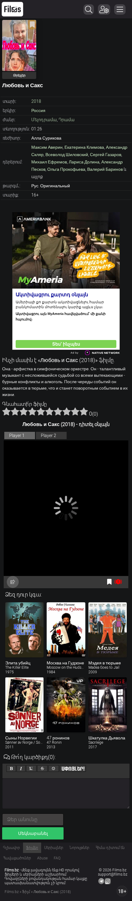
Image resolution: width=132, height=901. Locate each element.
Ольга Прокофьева (66, 169)
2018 (36, 101)
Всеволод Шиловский (66, 154)
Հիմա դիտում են (110, 848)
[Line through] (42, 768)
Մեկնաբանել (33, 833)
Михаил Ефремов (49, 161)
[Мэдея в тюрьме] (107, 629)
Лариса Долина (84, 161)
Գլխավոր (11, 848)
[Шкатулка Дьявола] (107, 704)
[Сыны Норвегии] (24, 704)
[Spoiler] (73, 768)
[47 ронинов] (66, 704)
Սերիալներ (53, 848)
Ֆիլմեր (32, 848)
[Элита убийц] (24, 629)
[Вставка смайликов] (54, 768)
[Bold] (11, 768)
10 (84, 411)
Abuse (42, 858)
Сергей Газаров (105, 154)
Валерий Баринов (105, 169)
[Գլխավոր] (12, 9)
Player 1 (17, 435)
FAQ (57, 858)
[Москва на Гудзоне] (66, 629)
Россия (38, 110)
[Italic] (21, 768)
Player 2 (48, 435)
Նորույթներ (79, 848)
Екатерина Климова (84, 147)
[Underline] (31, 768)
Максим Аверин (47, 147)
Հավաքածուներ (17, 858)
